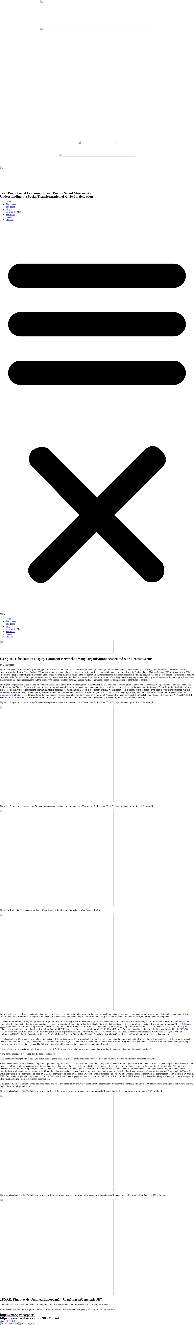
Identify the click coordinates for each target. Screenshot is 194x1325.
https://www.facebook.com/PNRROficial (29, 1318)
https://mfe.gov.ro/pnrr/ (17, 1315)
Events (9, 217)
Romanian (13, 1323)
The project (11, 204)
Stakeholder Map (13, 212)
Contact (9, 219)
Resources (10, 214)
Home (8, 201)
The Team (10, 207)
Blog (8, 209)
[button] (97, 419)
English (12, 1321)
